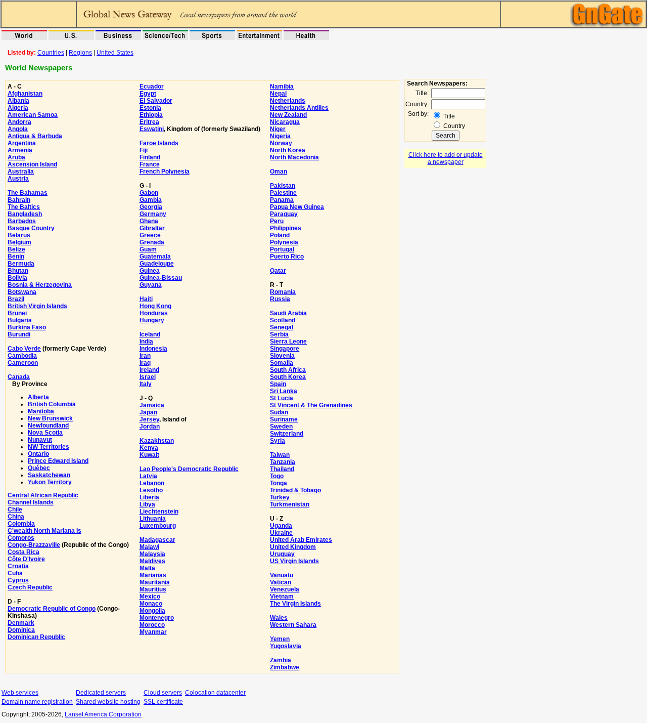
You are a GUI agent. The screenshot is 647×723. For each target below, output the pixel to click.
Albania (18, 100)
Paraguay (284, 214)
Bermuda (21, 263)
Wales (279, 617)
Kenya (149, 447)
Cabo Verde (24, 348)
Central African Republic (43, 495)
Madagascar (157, 539)
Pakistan (282, 185)
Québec (39, 468)
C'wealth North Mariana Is (44, 530)
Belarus (19, 235)
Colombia (21, 523)
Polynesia (284, 242)
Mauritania (155, 582)
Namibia (282, 86)
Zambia (280, 660)
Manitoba (41, 411)
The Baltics (24, 206)
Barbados (22, 221)
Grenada (152, 242)
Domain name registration (37, 701)
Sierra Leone (288, 341)
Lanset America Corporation (103, 714)
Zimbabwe (284, 667)
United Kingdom (293, 546)
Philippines (285, 228)
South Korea (288, 376)
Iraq (145, 362)
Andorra (19, 121)
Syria (277, 440)
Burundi (19, 334)
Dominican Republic (36, 637)
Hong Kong (155, 306)
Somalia (281, 362)
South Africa (288, 369)
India (146, 341)
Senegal (281, 327)
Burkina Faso (27, 327)
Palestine (283, 192)
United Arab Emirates (301, 539)
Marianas (153, 575)
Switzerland (286, 433)
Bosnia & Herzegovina (40, 284)
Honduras (154, 313)
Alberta (38, 397)
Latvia (148, 476)
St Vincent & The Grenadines (311, 405)
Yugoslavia (285, 646)
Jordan (150, 426)
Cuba (15, 573)
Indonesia (153, 348)
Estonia (150, 107)
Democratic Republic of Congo (52, 608)
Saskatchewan (49, 475)
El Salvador (156, 100)
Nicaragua (285, 121)
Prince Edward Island (58, 460)
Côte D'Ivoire (26, 559)
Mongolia (152, 610)
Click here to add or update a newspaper (445, 158)
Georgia (151, 206)
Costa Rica (23, 552)
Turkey (280, 497)
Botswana (22, 291)
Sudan (279, 412)
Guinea (150, 270)
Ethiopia (151, 114)
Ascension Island (32, 164)
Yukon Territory (50, 482)
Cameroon (23, 362)
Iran (145, 355)
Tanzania (282, 461)
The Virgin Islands (295, 603)
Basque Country (31, 228)
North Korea (287, 150)
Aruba (16, 157)
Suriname (284, 419)
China (16, 516)
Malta (147, 568)
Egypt (148, 93)
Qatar (278, 270)
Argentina (22, 143)
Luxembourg (158, 525)
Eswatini (152, 129)
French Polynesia (165, 171)
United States (115, 52)
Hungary (152, 320)
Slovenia (282, 355)
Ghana (149, 221)
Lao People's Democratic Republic (189, 469)
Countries (50, 52)
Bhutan (18, 270)
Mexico (150, 596)
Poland (280, 235)
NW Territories (48, 446)
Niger (278, 129)
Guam (148, 249)
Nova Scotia (45, 432)
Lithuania (153, 518)
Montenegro (157, 617)
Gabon (149, 192)
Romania (283, 291)
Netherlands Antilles (299, 107)
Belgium (19, 242)
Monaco (151, 603)
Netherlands (287, 100)
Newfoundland (48, 425)
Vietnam (282, 596)
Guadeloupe (157, 263)
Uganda (281, 525)
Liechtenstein (159, 511)
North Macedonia (294, 157)
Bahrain (19, 199)
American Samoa (33, 114)
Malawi (149, 546)
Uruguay (282, 554)
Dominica (21, 629)
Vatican (280, 582)
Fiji (144, 150)
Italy (146, 384)
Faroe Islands (159, 143)
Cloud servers (163, 692)
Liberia (149, 497)
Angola (18, 129)
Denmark (21, 622)
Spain (278, 384)
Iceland (150, 334)
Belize (16, 249)
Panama (282, 199)
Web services (20, 692)
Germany (153, 214)
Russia (280, 299)
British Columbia (52, 404)
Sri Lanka (283, 391)
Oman (278, 171)
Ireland (149, 369)
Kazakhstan (157, 440)
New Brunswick (50, 418)
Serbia (279, 334)
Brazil (16, 299)
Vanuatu (281, 575)
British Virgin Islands (37, 306)
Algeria (18, 107)
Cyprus (18, 580)
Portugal (282, 249)
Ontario (38, 453)
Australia (21, 171)
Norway (281, 143)
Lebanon (152, 483)
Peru (277, 221)
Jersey (149, 419)
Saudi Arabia (288, 313)
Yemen (280, 639)
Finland (150, 157)
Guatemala (155, 256)
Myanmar (153, 631)
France (150, 164)
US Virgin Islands (294, 561)
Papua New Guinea (297, 206)
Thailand (282, 469)
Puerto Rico (287, 256)
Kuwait (149, 454)
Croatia (18, 566)
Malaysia (152, 554)
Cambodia (22, 355)
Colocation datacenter (215, 692)
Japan (148, 412)
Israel (148, 376)
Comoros (21, 537)
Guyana (151, 284)
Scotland (282, 320)
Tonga (278, 483)
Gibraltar (152, 228)
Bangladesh (25, 214)
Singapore (284, 348)
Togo (277, 476)
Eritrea (149, 121)
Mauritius (153, 589)
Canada (19, 376)
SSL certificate (163, 701)
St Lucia (281, 398)
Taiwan (280, 454)
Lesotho (151, 490)
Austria (18, 178)
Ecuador (152, 86)
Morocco (152, 624)
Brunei (17, 313)
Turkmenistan (289, 504)
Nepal (278, 93)
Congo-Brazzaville (34, 544)
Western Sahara (293, 624)
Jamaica (152, 405)
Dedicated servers (101, 692)
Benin (16, 256)
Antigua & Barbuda (35, 136)
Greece (150, 235)
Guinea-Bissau (161, 277)
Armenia (20, 150)
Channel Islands (31, 502)
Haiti (146, 299)
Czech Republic (30, 587)
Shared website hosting (108, 701)
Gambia (151, 199)
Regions (80, 52)
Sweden (281, 426)
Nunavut (40, 439)
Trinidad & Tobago (295, 490)
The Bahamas (28, 192)
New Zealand (288, 114)
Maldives (152, 561)
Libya (147, 504)
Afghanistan (25, 93)
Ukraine (281, 532)
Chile (15, 509)
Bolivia (17, 277)
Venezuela (284, 589)
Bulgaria (20, 320)
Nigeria (280, 136)
